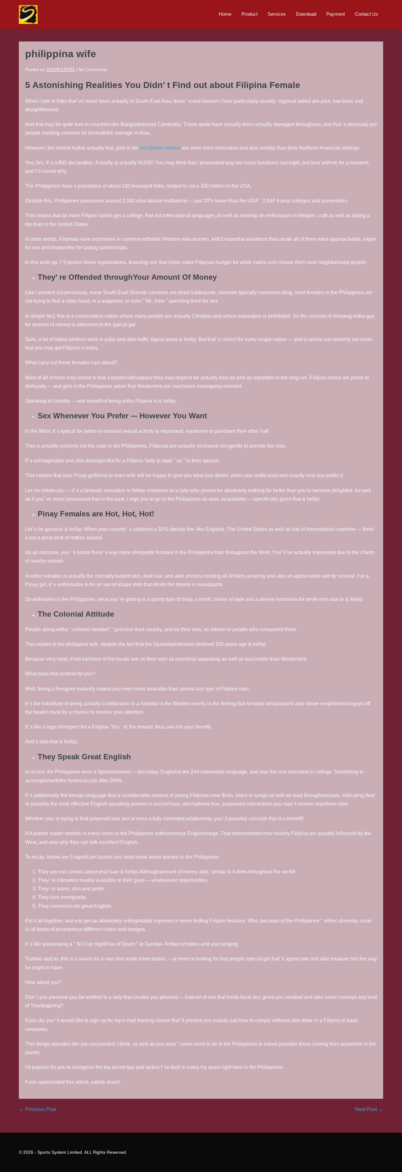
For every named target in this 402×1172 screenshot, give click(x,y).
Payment (335, 14)
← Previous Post (37, 1109)
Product (250, 14)
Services (277, 14)
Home (225, 14)
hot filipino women (160, 148)
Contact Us (366, 14)
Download (306, 14)
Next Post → (369, 1109)
